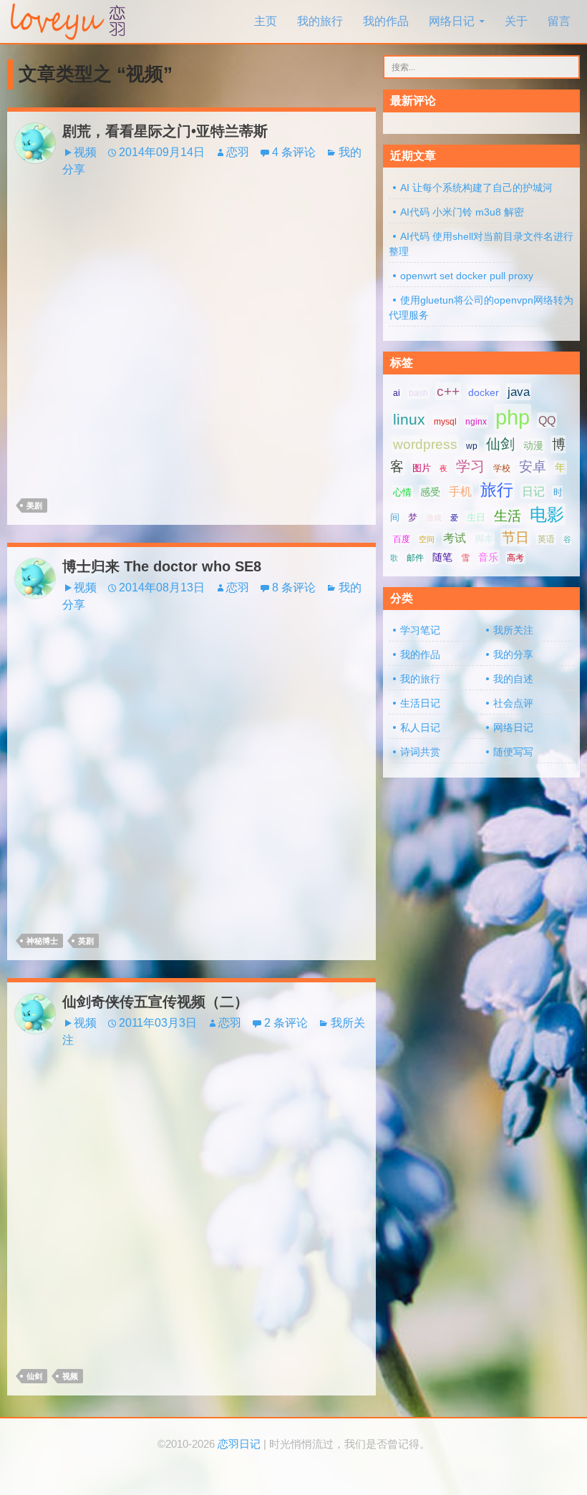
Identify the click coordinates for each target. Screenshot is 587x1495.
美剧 (34, 505)
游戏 (434, 517)
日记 (533, 491)
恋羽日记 (239, 1444)
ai (396, 393)
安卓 (532, 466)
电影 (547, 514)
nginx (476, 422)
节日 (515, 537)
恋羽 (237, 152)
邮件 (415, 557)
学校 (501, 468)
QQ (547, 420)
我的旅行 (320, 21)
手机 (460, 491)
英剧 (86, 941)
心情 (402, 492)
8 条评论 (294, 587)
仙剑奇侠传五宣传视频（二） (155, 1002)
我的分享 (513, 654)
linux (409, 419)
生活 (507, 515)
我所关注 (513, 630)
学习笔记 (420, 630)
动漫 (533, 445)
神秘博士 (42, 941)
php (512, 417)
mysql (445, 421)
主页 (265, 21)
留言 (559, 21)
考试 (454, 538)
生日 (476, 517)
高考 (515, 558)
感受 (430, 492)
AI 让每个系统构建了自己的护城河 (476, 187)
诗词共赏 (420, 752)
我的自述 (513, 678)
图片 (421, 468)
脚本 (484, 538)
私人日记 (420, 727)
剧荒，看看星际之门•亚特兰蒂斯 (165, 131)
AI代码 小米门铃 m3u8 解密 (462, 212)
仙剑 (34, 1376)
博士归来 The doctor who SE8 (161, 566)
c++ (448, 391)
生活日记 (420, 703)
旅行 (496, 489)
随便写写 (513, 752)
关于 (516, 21)
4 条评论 (294, 152)
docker (483, 392)
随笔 (442, 557)
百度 (401, 539)
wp (471, 446)
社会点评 (513, 703)
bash (418, 393)
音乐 (488, 557)
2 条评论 (286, 1023)
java (519, 391)
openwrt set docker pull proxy (466, 275)
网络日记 (452, 21)
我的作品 (386, 21)
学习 (470, 466)
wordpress (425, 444)
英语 (546, 539)
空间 (427, 539)
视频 (85, 152)
